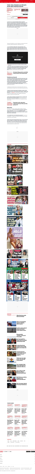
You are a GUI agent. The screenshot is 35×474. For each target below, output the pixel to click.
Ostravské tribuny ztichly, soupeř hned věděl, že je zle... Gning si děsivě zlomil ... (24, 276)
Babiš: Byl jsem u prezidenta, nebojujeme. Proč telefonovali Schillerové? (10, 297)
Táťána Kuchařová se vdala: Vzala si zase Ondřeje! (21, 316)
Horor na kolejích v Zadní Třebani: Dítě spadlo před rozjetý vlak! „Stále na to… (21, 365)
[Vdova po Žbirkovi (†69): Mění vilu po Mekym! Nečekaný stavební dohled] (11, 372)
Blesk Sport (8, 273)
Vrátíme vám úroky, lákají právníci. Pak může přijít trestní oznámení (21, 359)
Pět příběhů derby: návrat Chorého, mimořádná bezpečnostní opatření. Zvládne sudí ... (17, 276)
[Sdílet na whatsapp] (26, 14)
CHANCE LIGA (9, 268)
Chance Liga (16, 273)
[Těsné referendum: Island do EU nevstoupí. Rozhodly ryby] (11, 385)
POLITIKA (9, 281)
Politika (8, 294)
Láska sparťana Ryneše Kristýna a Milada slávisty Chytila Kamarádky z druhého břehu (10, 276)
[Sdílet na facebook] (23, 14)
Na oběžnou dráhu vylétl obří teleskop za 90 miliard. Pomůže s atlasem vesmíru (22, 329)
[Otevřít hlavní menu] (0, 0)
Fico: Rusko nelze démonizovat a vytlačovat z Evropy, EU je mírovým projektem (24, 297)
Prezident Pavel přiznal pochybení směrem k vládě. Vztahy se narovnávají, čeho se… (21, 347)
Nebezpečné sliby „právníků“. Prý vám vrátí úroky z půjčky (21, 335)
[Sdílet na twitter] (24, 14)
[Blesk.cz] (17, 0)
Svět (22, 294)
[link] (5, 451)
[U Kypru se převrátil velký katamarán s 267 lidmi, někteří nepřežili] (11, 323)
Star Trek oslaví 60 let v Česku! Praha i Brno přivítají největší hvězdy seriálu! (22, 340)
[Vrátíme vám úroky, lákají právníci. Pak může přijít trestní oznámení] (11, 360)
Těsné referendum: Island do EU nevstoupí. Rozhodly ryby (17, 297)
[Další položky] (34, 2)
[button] (28, 451)
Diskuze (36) (8, 14)
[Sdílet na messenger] (25, 14)
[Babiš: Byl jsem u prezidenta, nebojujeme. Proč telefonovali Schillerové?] (11, 379)
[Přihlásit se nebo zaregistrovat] (34, 0)
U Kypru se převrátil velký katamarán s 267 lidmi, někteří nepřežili (21, 323)
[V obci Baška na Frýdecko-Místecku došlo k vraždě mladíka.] (17, 9)
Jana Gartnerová (9, 12)
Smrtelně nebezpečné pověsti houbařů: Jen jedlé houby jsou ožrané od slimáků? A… (21, 353)
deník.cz (13, 92)
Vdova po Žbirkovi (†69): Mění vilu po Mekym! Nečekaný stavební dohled (21, 372)
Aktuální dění (9, 439)
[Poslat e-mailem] (27, 14)
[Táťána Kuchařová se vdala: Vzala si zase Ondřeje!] (11, 317)
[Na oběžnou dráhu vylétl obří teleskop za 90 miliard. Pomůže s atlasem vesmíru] (11, 330)
